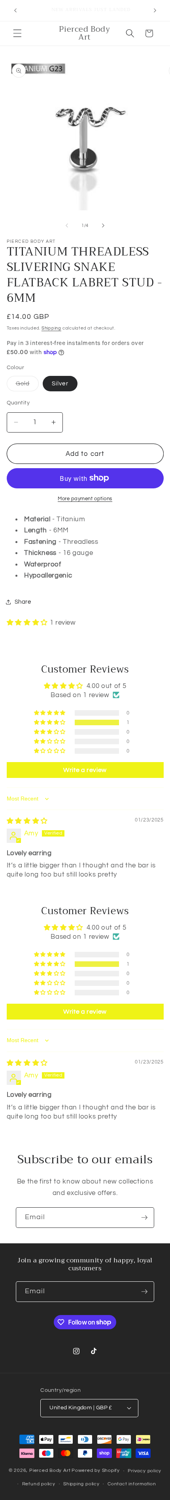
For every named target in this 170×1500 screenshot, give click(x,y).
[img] (27, 821)
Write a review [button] (85, 770)
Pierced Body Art (49, 1470)
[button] (17, 33)
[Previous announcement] (15, 10)
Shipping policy (81, 1484)
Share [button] (23, 601)
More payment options (85, 498)
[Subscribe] (144, 1217)
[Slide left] (67, 225)
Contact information (132, 1484)
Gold (27, 385)
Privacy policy (144, 1470)
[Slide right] (103, 225)
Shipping (51, 328)
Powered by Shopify (96, 1470)
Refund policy (38, 1484)
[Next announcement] (155, 10)
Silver (60, 383)
